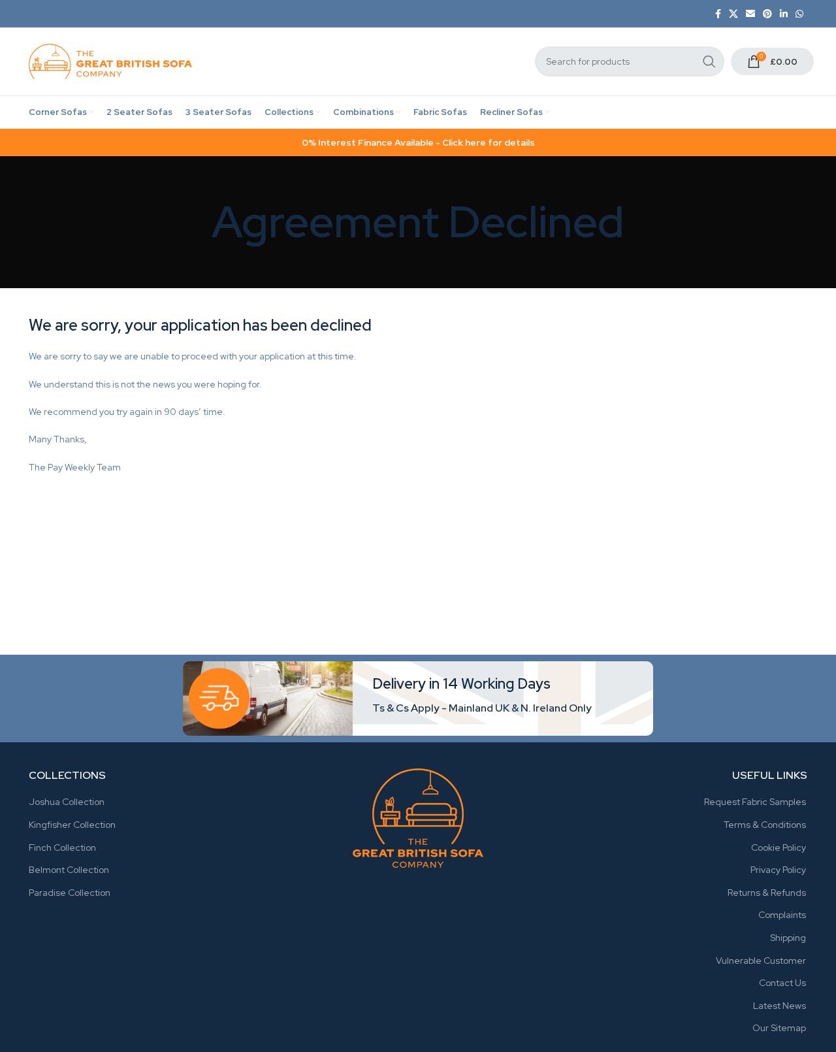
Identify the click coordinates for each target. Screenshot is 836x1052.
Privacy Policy (778, 870)
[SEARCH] (709, 61)
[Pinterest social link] (767, 13)
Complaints (782, 915)
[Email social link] (750, 13)
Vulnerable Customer (761, 960)
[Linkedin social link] (784, 13)
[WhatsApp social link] (799, 13)
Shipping (788, 938)
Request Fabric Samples (755, 802)
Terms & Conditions (765, 824)
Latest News (779, 1005)
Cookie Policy (778, 847)
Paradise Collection (69, 892)
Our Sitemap (779, 1028)
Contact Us (782, 983)
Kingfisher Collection (72, 824)
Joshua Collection (66, 802)
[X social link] (733, 13)
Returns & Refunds (767, 892)
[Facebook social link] (718, 13)
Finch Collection (62, 847)
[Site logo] (110, 61)
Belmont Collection (69, 870)
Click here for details (488, 142)
